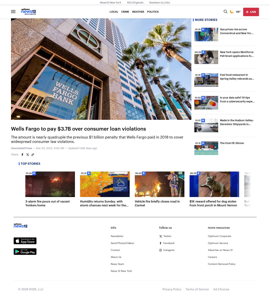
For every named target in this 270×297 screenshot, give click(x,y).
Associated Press (21, 148)
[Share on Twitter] (27, 154)
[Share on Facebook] (22, 154)
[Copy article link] (32, 154)
